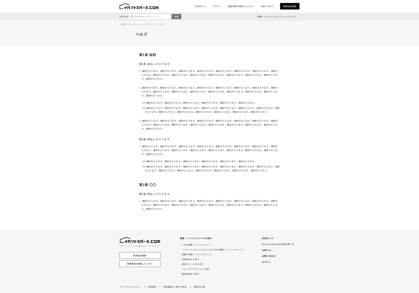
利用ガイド (200, 6)
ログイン (217, 6)
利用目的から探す (190, 259)
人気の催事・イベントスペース (197, 244)
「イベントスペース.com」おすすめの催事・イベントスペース (212, 249)
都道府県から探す (190, 273)
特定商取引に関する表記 (175, 287)
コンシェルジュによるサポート (278, 244)
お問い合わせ (267, 6)
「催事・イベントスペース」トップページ (275, 16)
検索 (176, 16)
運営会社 (198, 287)
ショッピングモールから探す (196, 268)
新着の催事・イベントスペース (197, 254)
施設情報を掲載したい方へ (241, 6)
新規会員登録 (289, 6)
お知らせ (266, 250)
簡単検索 (123, 16)
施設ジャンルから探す (192, 264)
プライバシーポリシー (130, 287)
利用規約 (152, 287)
